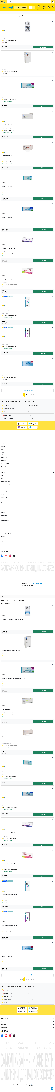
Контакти (3, 446)
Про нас (2, 436)
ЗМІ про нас (3, 466)
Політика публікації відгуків (7, 533)
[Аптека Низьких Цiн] (7, 7)
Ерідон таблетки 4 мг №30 (7, 155)
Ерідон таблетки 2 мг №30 (7, 124)
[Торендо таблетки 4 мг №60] (27, 209)
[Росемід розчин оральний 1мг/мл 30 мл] (27, 302)
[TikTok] (14, 556)
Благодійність (4, 469)
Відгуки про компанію (5, 463)
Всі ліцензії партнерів (5, 440)
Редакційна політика (5, 526)
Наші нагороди (4, 457)
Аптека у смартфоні (5, 491)
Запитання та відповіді (6, 505)
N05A (3, 12)
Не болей (3, 548)
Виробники (3, 512)
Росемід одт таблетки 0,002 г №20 (8, 279)
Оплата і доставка (5, 509)
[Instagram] (10, 556)
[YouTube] (6, 556)
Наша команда (4, 460)
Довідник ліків (4, 515)
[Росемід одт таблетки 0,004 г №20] (27, 240)
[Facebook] (2, 556)
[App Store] (22, 423)
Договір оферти (4, 487)
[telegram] (33, 427)
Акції (2, 475)
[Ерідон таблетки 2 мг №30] (27, 116)
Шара (2, 544)
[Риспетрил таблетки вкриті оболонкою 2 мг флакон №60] (27, 26)
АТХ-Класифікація (4, 502)
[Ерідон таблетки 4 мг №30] (27, 147)
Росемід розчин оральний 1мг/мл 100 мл (9, 340)
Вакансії (2, 449)
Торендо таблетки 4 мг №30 (7, 186)
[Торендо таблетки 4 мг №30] (27, 178)
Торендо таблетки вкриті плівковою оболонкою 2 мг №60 (13, 93)
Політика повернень (5, 520)
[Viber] (22, 427)
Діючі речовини (4, 518)
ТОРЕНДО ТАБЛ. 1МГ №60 (7, 371)
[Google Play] (33, 423)
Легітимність (3, 536)
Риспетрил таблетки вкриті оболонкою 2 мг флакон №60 (13, 34)
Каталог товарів (21, 7)
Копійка (2, 541)
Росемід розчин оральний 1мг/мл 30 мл (9, 310)
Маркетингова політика (6, 530)
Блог (2, 478)
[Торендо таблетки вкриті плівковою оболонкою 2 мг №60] (27, 85)
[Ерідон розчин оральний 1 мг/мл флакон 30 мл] (27, 57)
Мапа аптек (3, 443)
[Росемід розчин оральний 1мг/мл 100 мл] (27, 332)
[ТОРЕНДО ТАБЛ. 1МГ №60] (27, 363)
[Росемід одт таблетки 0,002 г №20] (27, 271)
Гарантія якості (4, 523)
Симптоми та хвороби (5, 484)
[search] (33, 7)
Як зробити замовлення (6, 497)
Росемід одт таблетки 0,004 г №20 (8, 248)
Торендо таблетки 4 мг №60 (7, 217)
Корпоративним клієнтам (6, 494)
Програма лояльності (5, 481)
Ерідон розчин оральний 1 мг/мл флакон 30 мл (11, 65)
